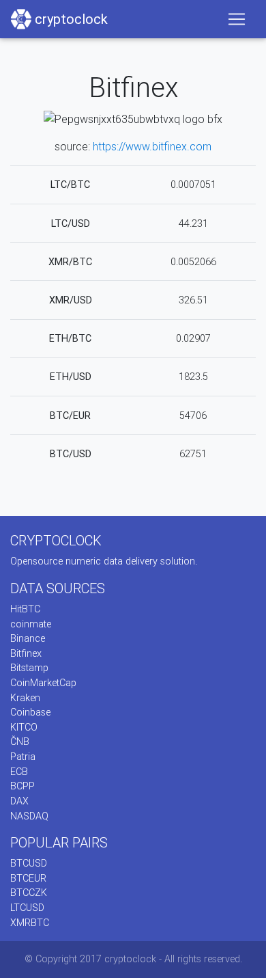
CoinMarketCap (43, 683)
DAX (19, 801)
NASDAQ (29, 816)
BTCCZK (28, 892)
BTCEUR (28, 878)
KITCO (24, 727)
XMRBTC (29, 922)
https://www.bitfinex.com (152, 146)
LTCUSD (27, 907)
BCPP (22, 786)
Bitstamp (29, 668)
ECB (19, 771)
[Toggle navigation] (236, 19)
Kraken (25, 698)
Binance (27, 638)
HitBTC (25, 609)
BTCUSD (28, 863)
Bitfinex (26, 653)
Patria (22, 756)
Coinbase (30, 712)
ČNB (19, 741)
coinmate (30, 624)
